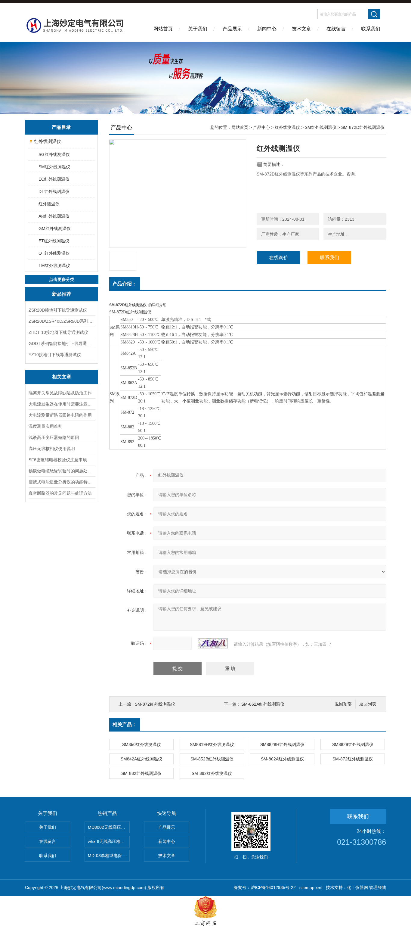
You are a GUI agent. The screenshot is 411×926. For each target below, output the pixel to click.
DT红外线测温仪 (54, 191)
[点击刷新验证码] (213, 643)
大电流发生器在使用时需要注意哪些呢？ (62, 404)
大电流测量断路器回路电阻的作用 (60, 415)
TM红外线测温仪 (54, 265)
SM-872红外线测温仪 (155, 704)
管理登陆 (377, 887)
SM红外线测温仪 (54, 166)
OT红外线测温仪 (54, 253)
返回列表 (367, 704)
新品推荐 (61, 294)
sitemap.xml (310, 887)
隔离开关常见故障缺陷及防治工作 (60, 392)
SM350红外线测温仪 (141, 744)
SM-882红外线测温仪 (141, 773)
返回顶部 (343, 704)
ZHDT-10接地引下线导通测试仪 (58, 332)
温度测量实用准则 (45, 426)
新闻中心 (267, 28)
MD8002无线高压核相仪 (109, 827)
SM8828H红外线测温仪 (282, 744)
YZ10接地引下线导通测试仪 (55, 354)
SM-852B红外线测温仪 (211, 759)
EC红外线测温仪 (54, 179)
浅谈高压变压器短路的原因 (54, 437)
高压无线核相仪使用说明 (52, 448)
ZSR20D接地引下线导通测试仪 (58, 310)
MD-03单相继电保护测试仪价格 (109, 855)
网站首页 (163, 28)
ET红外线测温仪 (54, 240)
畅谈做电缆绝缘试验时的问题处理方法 (62, 470)
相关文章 (61, 376)
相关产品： (125, 724)
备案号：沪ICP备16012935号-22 (265, 887)
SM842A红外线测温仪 (141, 759)
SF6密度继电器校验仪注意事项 (58, 459)
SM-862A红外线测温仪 (262, 704)
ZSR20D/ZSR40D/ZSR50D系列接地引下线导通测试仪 (62, 321)
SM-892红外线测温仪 (212, 773)
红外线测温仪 (47, 141)
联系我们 (370, 28)
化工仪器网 (357, 887)
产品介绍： (125, 283)
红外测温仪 (49, 203)
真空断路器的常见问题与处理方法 (60, 493)
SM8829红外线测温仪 (352, 744)
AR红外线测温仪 (54, 216)
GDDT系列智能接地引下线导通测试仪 (62, 343)
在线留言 (336, 28)
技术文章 (301, 28)
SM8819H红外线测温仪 (212, 744)
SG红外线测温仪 (54, 154)
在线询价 (278, 257)
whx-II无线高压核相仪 (108, 841)
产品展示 (232, 28)
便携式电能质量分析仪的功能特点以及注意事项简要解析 (62, 482)
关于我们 (197, 28)
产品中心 (261, 127)
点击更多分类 (61, 279)
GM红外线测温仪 (55, 228)
